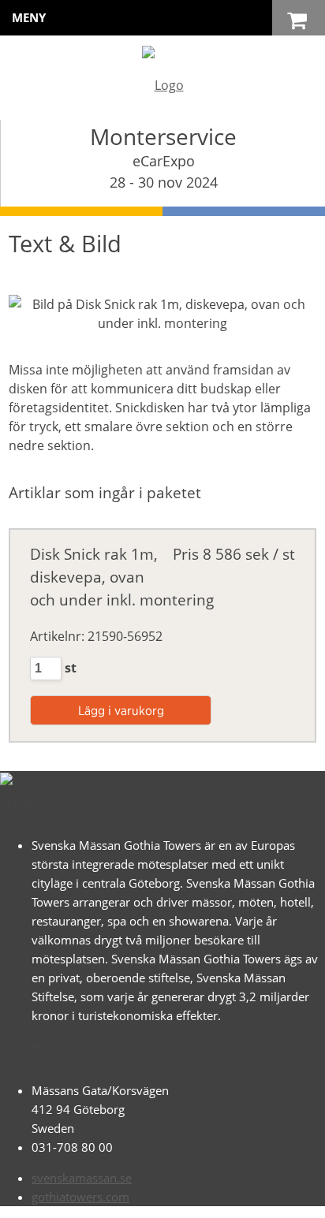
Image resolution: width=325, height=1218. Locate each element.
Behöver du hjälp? (179, 1198)
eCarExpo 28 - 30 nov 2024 (164, 171)
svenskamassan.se (82, 1178)
